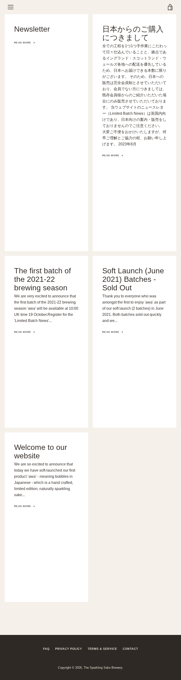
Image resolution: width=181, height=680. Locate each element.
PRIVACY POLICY (68, 648)
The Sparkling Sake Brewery (103, 667)
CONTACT (130, 648)
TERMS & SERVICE (102, 648)
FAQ (46, 648)
